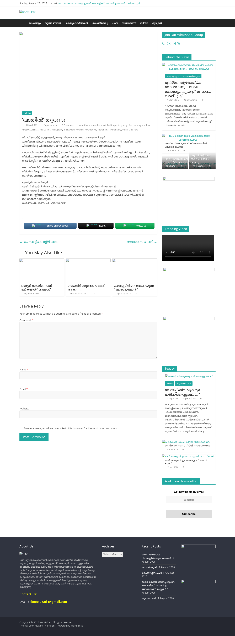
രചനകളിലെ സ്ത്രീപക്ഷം (38, 242)
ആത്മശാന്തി (149, 598)
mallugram (57, 129)
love (148, 125)
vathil (125, 129)
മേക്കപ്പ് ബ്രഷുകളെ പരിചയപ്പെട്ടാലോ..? (182, 392)
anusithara (96, 125)
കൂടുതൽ (157, 23)
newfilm (80, 129)
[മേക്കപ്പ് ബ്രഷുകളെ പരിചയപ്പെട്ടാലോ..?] (189, 376)
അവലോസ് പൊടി (142, 242)
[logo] (23, 553)
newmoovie (90, 129)
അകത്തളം (35, 23)
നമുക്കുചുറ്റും (173, 76)
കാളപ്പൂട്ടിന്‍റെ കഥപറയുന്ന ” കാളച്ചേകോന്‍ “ (134, 287)
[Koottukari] (22, 22)
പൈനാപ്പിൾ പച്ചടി (152, 572)
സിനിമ (144, 23)
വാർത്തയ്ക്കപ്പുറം (191, 76)
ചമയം (170, 383)
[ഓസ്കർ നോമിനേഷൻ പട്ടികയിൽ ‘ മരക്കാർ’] (41, 260)
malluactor (45, 129)
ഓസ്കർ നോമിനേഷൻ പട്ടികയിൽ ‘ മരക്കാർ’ (36, 287)
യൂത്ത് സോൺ (53, 23)
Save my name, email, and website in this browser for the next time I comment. (71, 428)
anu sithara (84, 125)
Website (24, 408)
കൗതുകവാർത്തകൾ (77, 23)
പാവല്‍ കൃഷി (149, 567)
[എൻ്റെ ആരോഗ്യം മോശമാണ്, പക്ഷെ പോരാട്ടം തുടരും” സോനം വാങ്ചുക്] (189, 65)
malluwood (69, 129)
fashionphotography (117, 125)
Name (24, 369)
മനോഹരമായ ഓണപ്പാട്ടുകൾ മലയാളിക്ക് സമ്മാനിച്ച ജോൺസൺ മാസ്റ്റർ (99, 3)
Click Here (171, 43)
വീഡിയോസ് (129, 23)
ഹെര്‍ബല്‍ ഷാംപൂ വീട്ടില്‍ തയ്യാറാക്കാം (187, 445)
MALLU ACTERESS (30, 129)
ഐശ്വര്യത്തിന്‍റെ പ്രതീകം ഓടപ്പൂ (201, 158)
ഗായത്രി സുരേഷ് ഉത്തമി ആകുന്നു (86, 287)
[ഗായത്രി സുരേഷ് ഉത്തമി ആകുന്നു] (88, 260)
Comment (26, 320)
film (130, 125)
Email (23, 389)
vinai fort (133, 129)
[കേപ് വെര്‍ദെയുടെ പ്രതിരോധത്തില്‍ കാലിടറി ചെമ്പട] (188, 135)
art (104, 125)
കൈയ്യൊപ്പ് (100, 23)
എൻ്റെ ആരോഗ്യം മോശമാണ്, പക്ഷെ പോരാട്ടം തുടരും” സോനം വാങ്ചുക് (188, 89)
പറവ (115, 23)
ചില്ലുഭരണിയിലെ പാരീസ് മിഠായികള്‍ (176, 160)
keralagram (139, 125)
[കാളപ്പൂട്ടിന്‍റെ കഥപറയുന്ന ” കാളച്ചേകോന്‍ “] (134, 260)
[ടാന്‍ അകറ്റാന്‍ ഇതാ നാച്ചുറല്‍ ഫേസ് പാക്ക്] (188, 456)
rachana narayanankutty (109, 129)
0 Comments (67, 125)
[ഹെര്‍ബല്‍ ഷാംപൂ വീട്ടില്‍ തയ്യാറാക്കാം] (186, 441)
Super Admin (50, 125)
